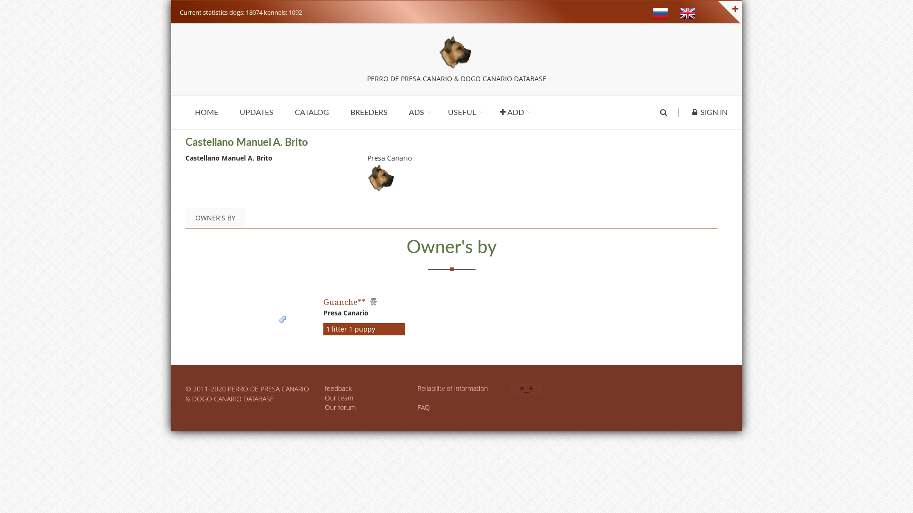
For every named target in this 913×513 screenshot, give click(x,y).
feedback (338, 388)
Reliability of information (453, 388)
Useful (462, 112)
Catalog (312, 112)
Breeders (369, 112)
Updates (256, 112)
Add (515, 112)
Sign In (714, 112)
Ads (416, 112)
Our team (339, 397)
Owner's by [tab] (215, 217)
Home (206, 112)
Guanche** (344, 301)
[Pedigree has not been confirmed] (372, 301)
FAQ (424, 407)
